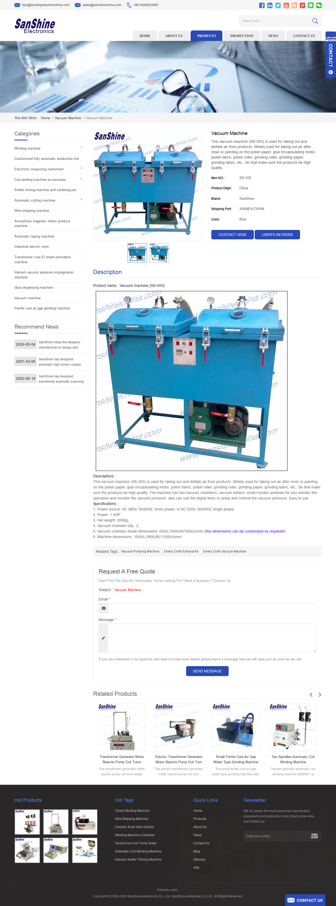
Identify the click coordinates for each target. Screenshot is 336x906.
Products (206, 36)
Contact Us (201, 843)
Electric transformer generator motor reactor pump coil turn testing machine (178, 760)
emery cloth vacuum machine (224, 551)
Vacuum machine (68, 118)
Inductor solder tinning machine (138, 859)
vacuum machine (127, 590)
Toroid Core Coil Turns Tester (136, 843)
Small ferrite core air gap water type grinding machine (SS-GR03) (235, 760)
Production (241, 36)
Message (107, 620)
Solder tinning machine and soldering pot (45, 190)
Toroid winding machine (132, 811)
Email (104, 599)
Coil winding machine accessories (40, 180)
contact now (232, 235)
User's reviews (277, 235)
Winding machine (27, 148)
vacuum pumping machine (140, 551)
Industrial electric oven (31, 247)
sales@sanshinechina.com (102, 5)
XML (196, 868)
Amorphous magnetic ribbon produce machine (42, 223)
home (45, 118)
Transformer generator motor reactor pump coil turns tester (122, 760)
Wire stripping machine (31, 211)
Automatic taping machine (34, 236)
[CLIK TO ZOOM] (148, 186)
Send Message (207, 671)
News (273, 36)
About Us (200, 827)
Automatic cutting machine (34, 200)
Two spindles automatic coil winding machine (293, 759)
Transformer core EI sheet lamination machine (42, 259)
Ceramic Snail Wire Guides (134, 827)
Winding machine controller (135, 835)
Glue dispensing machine (33, 287)
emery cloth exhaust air (181, 551)
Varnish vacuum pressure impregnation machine (44, 274)
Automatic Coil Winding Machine (138, 851)
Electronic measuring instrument (39, 169)
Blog (196, 851)
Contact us (304, 36)
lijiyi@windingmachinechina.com (45, 5)
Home (145, 36)
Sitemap (199, 859)
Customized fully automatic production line (46, 159)
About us (173, 36)
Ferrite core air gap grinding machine (42, 308)
